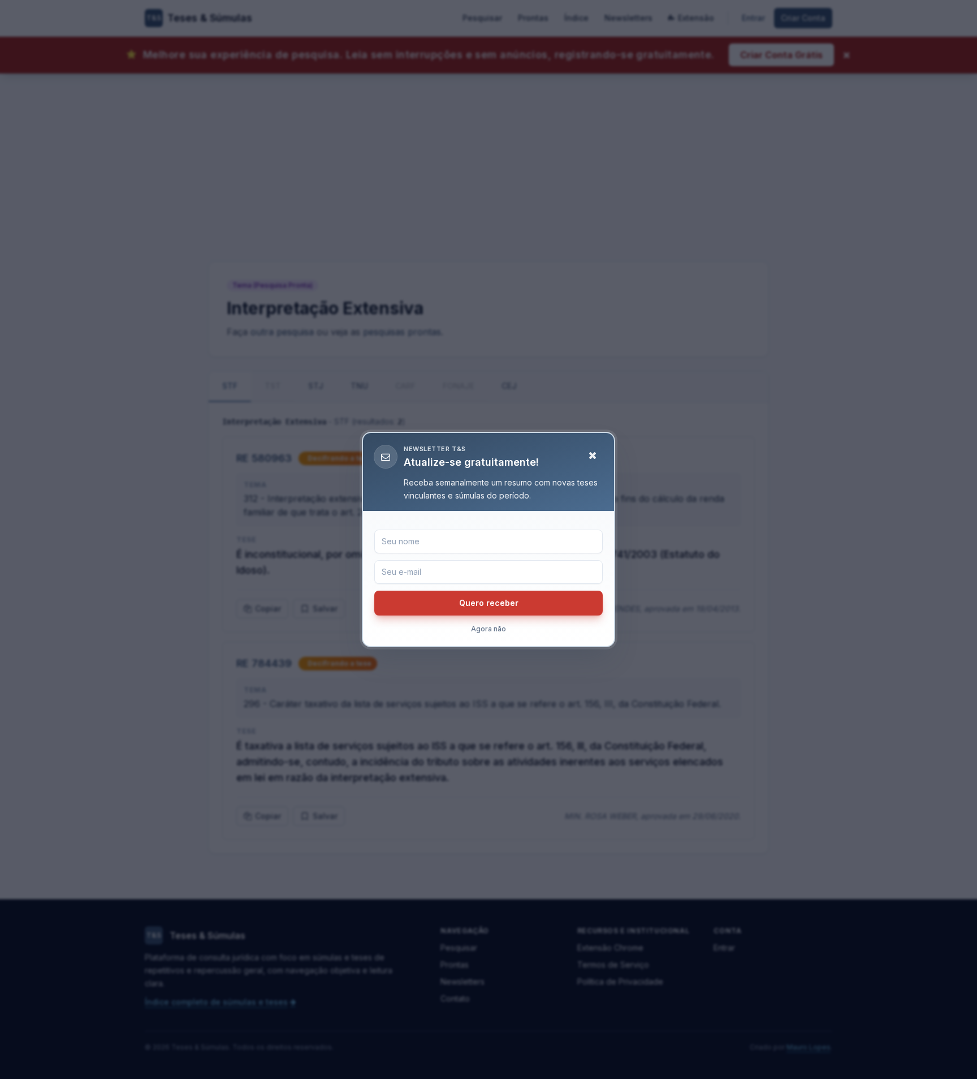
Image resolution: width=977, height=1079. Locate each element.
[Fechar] (592, 455)
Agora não (488, 629)
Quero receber (488, 603)
